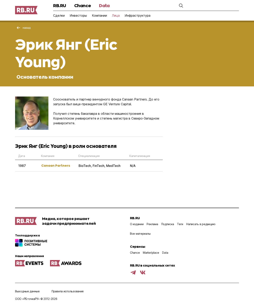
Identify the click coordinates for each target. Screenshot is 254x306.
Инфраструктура (137, 15)
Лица (116, 15)
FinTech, (99, 166)
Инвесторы (78, 15)
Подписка (167, 224)
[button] (181, 5)
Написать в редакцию (201, 224)
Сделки (59, 15)
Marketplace (151, 252)
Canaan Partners (55, 165)
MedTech (113, 166)
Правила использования (68, 291)
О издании (136, 224)
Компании (99, 15)
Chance (82, 5)
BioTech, (86, 166)
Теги (180, 224)
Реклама (152, 224)
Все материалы (140, 233)
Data (104, 5)
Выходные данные (27, 291)
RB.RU (59, 5)
